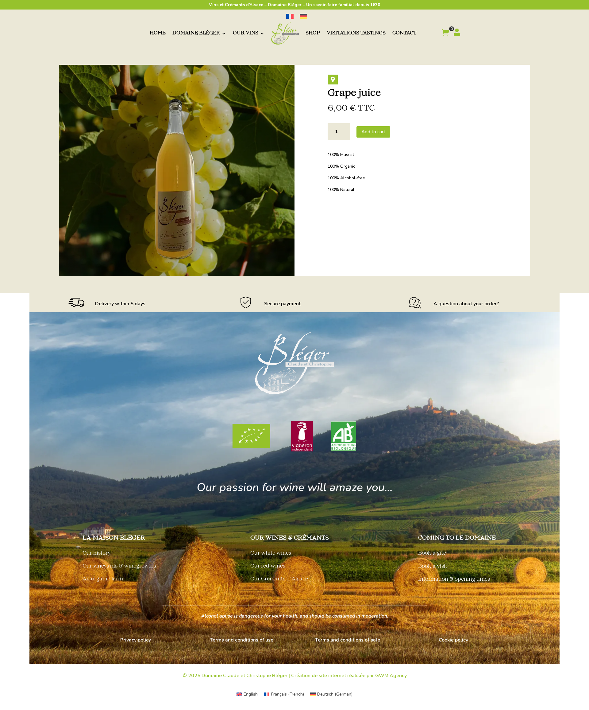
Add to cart (373, 132)
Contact (404, 33)
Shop (313, 33)
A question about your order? (466, 303)
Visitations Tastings (356, 33)
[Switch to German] (303, 16)
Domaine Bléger (196, 33)
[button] (445, 33)
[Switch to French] (290, 16)
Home (158, 33)
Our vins (245, 33)
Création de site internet (318, 675)
